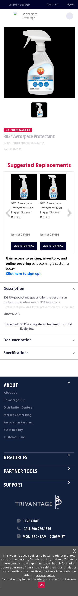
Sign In (70, 4)
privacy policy (45, 575)
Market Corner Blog (17, 415)
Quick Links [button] (53, 4)
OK (42, 584)
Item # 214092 (49, 234)
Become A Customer (19, 5)
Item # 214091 (20, 234)
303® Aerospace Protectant (21, 205)
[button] (8, 213)
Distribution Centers (18, 407)
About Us (10, 392)
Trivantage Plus (14, 400)
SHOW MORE (12, 314)
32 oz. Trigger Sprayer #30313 (51, 212)
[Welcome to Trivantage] (29, 16)
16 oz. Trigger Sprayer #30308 (22, 212)
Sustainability (13, 430)
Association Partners (18, 422)
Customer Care (14, 437)
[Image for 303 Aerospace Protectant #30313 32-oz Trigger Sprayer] (53, 187)
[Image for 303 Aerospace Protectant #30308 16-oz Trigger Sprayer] (24, 187)
